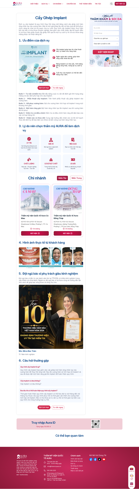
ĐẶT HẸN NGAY (88, 266)
